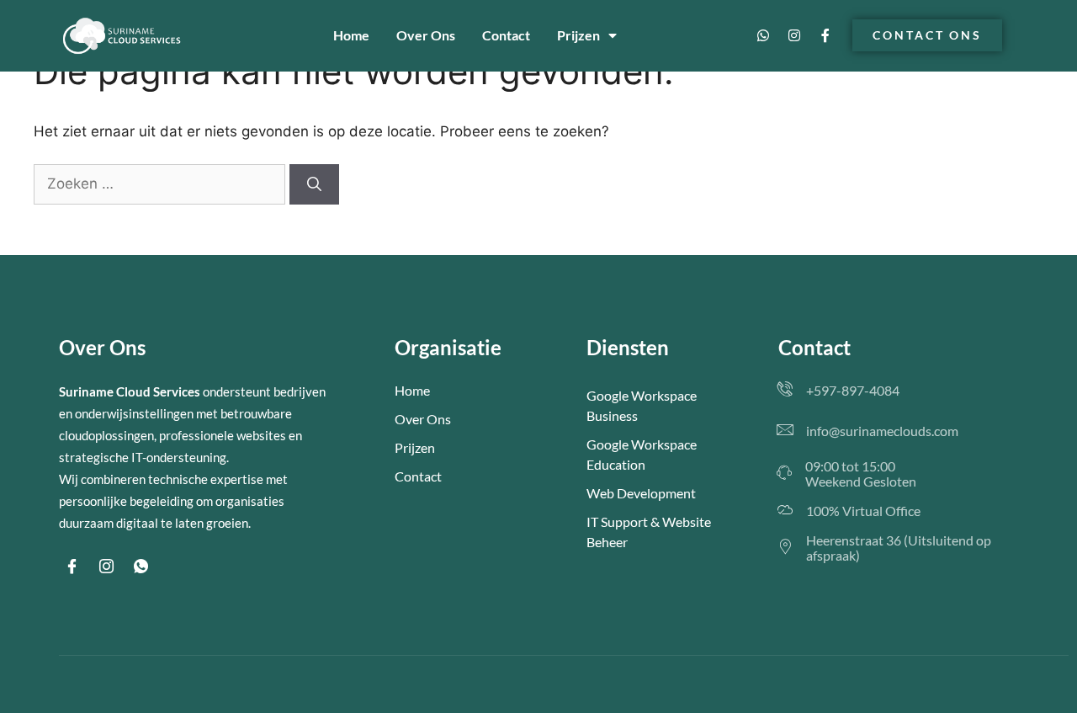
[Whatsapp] (763, 35)
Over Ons (425, 35)
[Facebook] (71, 566)
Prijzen (578, 35)
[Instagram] (794, 35)
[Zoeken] (314, 184)
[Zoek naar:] (161, 183)
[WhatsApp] (140, 566)
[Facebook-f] (825, 35)
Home (351, 35)
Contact (506, 35)
